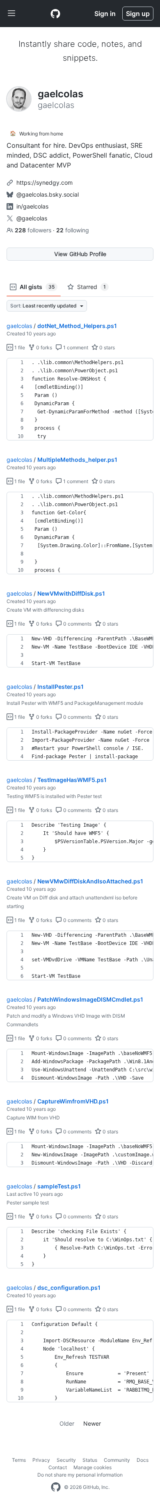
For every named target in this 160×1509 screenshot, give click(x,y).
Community (117, 1460)
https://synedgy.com (44, 182)
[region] (80, 399)
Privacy (41, 1460)
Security (66, 1460)
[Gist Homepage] (55, 13)
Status (89, 1460)
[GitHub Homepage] (56, 1487)
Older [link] (66, 1423)
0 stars (106, 347)
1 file (19, 347)
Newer (92, 1423)
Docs (143, 1460)
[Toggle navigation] (11, 13)
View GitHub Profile (80, 253)
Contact (57, 1467)
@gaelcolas (31, 218)
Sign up (138, 13)
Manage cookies (92, 1467)
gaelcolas (19, 325)
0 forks (43, 347)
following (72, 230)
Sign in (105, 13)
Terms (19, 1460)
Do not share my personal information (80, 1475)
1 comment (75, 347)
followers (34, 230)
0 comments (76, 624)
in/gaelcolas (32, 206)
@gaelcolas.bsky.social (47, 194)
